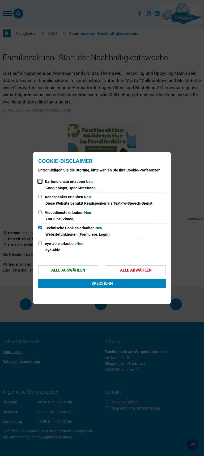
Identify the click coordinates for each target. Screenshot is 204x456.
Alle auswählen (68, 270)
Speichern (102, 283)
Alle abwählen (136, 270)
